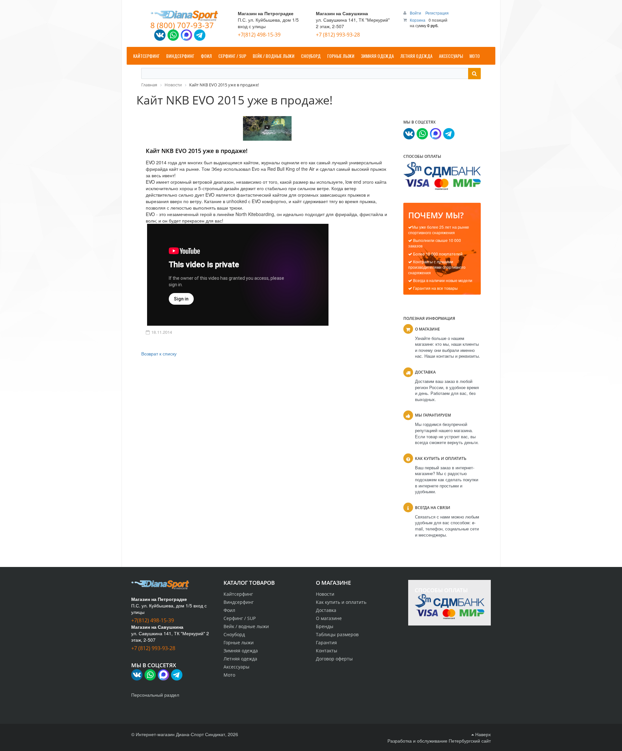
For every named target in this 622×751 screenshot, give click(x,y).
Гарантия (326, 642)
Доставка (326, 610)
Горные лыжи (239, 642)
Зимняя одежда (241, 651)
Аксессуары (236, 667)
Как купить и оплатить (341, 602)
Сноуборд (234, 634)
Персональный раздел (155, 694)
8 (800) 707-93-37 (182, 25)
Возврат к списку (159, 353)
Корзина (417, 20)
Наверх (482, 734)
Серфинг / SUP (240, 618)
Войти (416, 13)
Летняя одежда (240, 659)
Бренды (324, 626)
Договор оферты (334, 659)
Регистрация (437, 13)
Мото (229, 675)
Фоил (229, 610)
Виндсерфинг (239, 602)
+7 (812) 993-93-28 (338, 34)
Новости (325, 594)
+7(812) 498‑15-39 (259, 34)
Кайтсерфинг (238, 594)
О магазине (329, 618)
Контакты (326, 651)
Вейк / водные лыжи (246, 626)
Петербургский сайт (470, 740)
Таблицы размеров (337, 634)
